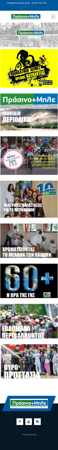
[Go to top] (29, 403)
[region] (29, 33)
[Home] (26, 17)
